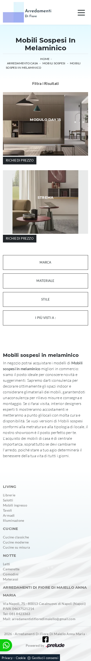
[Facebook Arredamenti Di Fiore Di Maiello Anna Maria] (45, 639)
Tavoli (7, 510)
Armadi (9, 515)
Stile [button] (45, 299)
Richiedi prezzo (19, 160)
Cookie (21, 658)
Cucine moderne (16, 542)
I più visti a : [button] (45, 318)
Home (45, 59)
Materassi (10, 579)
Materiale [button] (45, 281)
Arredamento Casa (22, 63)
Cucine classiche (16, 537)
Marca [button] (45, 262)
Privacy (7, 658)
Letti (6, 564)
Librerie (9, 495)
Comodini (10, 574)
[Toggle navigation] (81, 12)
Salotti (8, 500)
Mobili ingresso (15, 505)
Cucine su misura (16, 547)
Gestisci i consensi (45, 658)
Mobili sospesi (54, 63)
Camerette (11, 569)
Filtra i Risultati (45, 83)
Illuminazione (13, 520)
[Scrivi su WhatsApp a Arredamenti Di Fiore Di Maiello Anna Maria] (6, 645)
